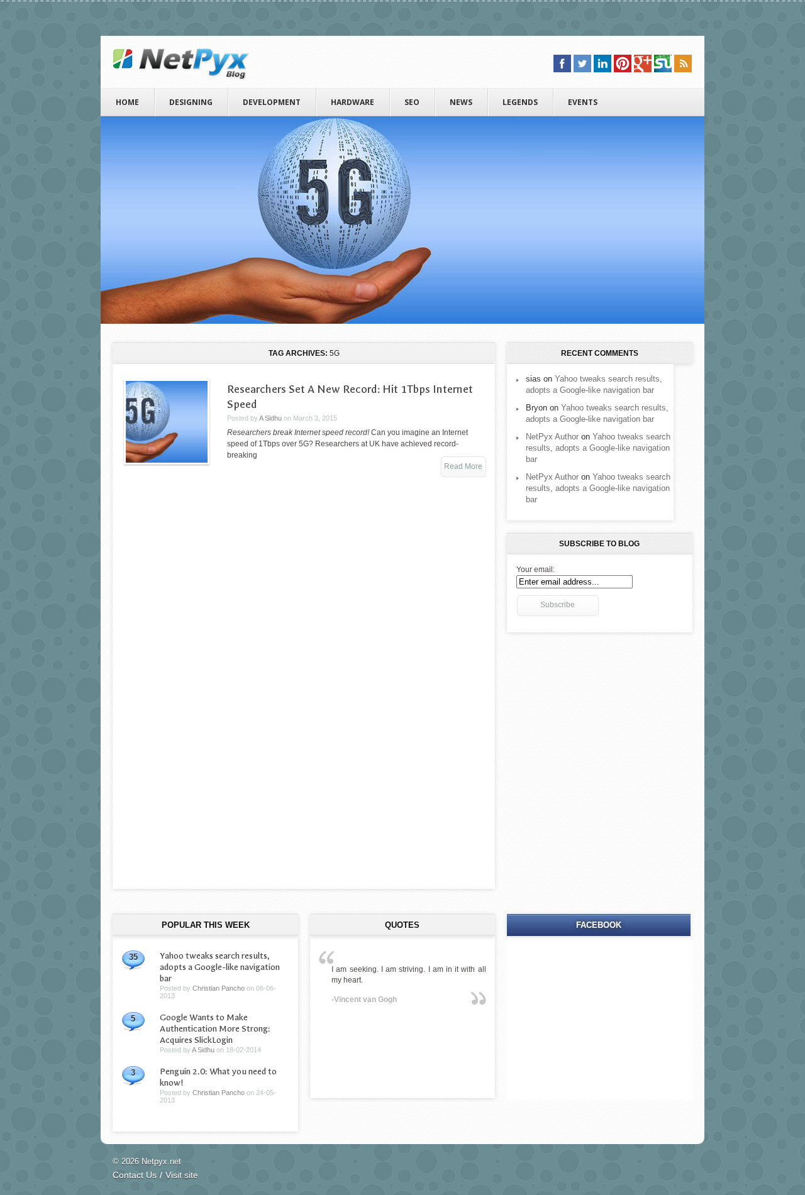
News (461, 102)
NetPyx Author (552, 436)
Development (272, 102)
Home (127, 102)
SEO (411, 102)
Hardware (352, 102)
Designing (191, 102)
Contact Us (135, 1175)
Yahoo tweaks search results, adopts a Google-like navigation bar (598, 448)
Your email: (535, 569)
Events (582, 102)
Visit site (181, 1175)
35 (133, 957)
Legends (520, 102)
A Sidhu (270, 418)
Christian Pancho (218, 988)
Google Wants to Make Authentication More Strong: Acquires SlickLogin (215, 1028)
